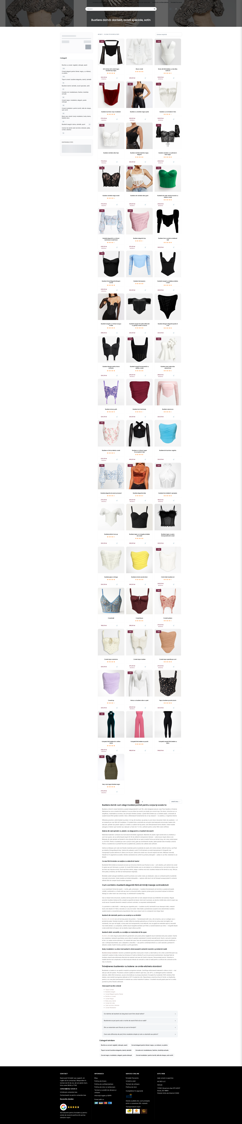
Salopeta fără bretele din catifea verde (111, 742)
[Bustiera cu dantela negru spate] (139, 94)
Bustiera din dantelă (108, 919)
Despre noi (117, 2)
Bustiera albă (106, 936)
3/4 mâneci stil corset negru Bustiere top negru (111, 69)
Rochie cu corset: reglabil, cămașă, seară (114, 1045)
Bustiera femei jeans (139, 281)
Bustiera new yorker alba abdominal (168, 367)
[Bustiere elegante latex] (139, 476)
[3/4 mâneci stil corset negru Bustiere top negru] (111, 52)
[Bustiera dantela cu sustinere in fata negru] (168, 136)
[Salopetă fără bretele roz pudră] (139, 724)
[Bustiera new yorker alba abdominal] (168, 349)
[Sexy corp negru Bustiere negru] (111, 767)
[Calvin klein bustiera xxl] (168, 560)
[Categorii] (170, 9)
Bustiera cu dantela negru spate (139, 112)
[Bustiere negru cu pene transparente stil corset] (168, 517)
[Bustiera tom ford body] (139, 392)
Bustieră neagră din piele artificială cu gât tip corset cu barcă (139, 324)
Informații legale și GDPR (102, 1095)
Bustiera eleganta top (139, 238)
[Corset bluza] (139, 601)
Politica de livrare (100, 1081)
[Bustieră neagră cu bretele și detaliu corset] (168, 264)
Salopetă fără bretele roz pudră (139, 741)
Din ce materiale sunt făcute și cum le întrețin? (120, 1027)
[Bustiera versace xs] (168, 392)
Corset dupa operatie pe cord (167, 659)
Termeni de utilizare (132, 1084)
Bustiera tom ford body (139, 409)
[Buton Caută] (154, 8)
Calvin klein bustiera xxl (167, 577)
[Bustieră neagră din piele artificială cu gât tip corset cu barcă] (139, 306)
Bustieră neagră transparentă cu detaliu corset (139, 367)
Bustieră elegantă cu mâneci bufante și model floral (111, 239)
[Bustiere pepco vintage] (111, 560)
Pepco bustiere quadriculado (167, 700)
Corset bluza (139, 618)
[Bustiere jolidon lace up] (111, 517)
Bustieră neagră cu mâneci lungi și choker (111, 324)
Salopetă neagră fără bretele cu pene (168, 742)
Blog (95, 1078)
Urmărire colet (131, 1081)
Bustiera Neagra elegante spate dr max (168, 324)
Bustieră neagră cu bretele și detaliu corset (167, 282)
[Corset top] (111, 683)
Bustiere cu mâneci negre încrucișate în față (139, 451)
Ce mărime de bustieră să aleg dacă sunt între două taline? (124, 1014)
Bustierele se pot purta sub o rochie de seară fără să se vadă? (125, 1020)
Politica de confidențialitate (160, 2)
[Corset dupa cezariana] (111, 642)
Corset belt (111, 618)
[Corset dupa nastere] (139, 642)
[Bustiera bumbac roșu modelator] (111, 94)
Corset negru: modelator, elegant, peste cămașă (116, 1055)
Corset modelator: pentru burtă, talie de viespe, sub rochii (154, 1055)
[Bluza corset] (139, 52)
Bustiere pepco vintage (111, 577)
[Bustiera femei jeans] (139, 264)
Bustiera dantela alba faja (111, 153)
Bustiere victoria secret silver (139, 577)
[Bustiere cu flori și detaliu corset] (111, 433)
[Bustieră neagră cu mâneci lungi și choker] (111, 306)
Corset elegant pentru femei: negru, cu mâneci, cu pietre (149, 1045)
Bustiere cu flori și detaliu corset (111, 450)
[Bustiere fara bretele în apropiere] (168, 476)
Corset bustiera (167, 618)
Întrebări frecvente (176, 2)
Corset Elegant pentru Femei (114, 994)
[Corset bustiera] (168, 601)
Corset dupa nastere (139, 659)
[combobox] (119, 9)
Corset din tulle (110, 1003)
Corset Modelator (110, 1007)
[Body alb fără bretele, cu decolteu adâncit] (168, 52)
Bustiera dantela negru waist (111, 195)
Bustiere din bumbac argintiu (167, 450)
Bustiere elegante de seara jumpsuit (111, 493)
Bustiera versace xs (167, 409)
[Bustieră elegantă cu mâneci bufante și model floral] (111, 221)
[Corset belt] (111, 601)
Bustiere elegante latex (139, 493)
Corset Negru (109, 998)
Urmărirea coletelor (98, 2)
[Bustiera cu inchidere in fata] (168, 94)
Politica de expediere (128, 2)
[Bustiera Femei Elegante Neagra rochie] (111, 264)
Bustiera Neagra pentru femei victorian (111, 367)
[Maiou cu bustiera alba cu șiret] (139, 683)
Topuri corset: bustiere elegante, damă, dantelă (116, 1050)
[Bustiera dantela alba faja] (111, 136)
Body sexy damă (110, 1001)
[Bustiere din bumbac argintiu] (168, 433)
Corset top (111, 700)
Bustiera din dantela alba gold (139, 195)
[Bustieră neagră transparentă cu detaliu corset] (139, 349)
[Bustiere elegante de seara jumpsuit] (111, 476)
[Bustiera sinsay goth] (111, 392)
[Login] (176, 9)
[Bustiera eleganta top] (139, 221)
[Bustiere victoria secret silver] (139, 560)
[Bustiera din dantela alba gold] (139, 178)
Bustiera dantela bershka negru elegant (139, 153)
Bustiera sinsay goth (111, 409)
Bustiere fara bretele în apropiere (168, 493)
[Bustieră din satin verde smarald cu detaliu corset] (168, 178)
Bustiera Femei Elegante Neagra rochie (111, 282)
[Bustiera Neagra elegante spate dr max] (168, 306)
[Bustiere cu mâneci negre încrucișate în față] (139, 433)
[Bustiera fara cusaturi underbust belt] (168, 221)
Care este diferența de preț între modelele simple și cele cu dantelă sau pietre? (131, 1034)
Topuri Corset (109, 989)
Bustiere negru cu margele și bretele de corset (139, 535)
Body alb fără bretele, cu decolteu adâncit (167, 69)
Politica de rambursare (143, 2)
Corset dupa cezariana (111, 659)
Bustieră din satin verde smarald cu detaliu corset (167, 196)
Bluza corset (139, 69)
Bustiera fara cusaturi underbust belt (167, 239)
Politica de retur (131, 1087)
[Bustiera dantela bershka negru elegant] (139, 136)
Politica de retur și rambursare (104, 1087)
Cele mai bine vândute (112, 1005)
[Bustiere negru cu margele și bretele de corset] (139, 517)
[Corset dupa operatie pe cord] (168, 642)
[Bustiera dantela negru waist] (111, 178)
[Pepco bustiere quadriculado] (168, 683)
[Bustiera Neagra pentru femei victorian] (111, 349)
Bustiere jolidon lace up (111, 534)
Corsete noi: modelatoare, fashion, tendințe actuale (151, 1050)
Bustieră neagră (110, 992)
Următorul (175, 801)
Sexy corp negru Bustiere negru (111, 784)
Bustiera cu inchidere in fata (168, 112)
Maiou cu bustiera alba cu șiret (139, 700)
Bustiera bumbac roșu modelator (111, 112)
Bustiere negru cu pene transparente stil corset (167, 535)
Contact (108, 2)
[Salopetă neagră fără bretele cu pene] (168, 724)
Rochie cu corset (110, 996)
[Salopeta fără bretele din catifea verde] (111, 724)
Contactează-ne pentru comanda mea (73, 1095)
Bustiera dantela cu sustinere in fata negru (168, 153)
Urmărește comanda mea (68, 1092)
